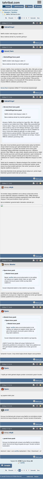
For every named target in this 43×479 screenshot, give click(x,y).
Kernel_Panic (9, 51)
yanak (6, 410)
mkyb (11, 187)
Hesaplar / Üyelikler (10, 12)
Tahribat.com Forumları (10, 10)
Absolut (12, 264)
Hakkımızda (30, 476)
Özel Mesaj (40, 23)
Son (38, 18)
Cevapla (7, 465)
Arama (39, 6)
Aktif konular (19, 6)
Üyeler (30, 6)
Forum (7, 6)
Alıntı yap (38, 43)
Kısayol (34, 23)
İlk (6, 18)
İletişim (36, 476)
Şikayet (37, 23)
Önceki (10, 18)
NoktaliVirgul (9, 27)
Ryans (6, 311)
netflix (11, 277)
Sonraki (33, 18)
